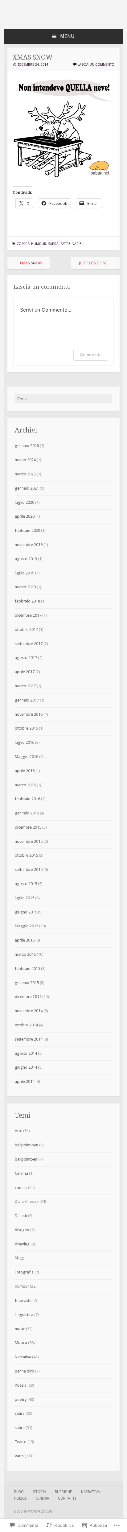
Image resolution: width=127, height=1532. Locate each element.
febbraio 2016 (27, 799)
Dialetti (21, 1215)
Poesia (21, 1385)
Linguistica (24, 1314)
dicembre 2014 (28, 996)
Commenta (91, 354)
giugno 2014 (26, 1067)
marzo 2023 (25, 474)
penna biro (24, 1371)
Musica (21, 1342)
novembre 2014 (29, 1010)
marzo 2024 (25, 460)
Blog (19, 1492)
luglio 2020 (24, 502)
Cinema (21, 1173)
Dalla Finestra (27, 1201)
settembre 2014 (29, 1039)
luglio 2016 (24, 742)
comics (23, 244)
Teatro (21, 1441)
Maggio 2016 (26, 756)
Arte (18, 1130)
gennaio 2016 (27, 813)
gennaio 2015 (27, 982)
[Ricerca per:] (63, 398)
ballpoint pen (26, 1145)
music (20, 1329)
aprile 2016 (25, 770)
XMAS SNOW (28, 263)
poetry (21, 1399)
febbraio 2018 (27, 601)
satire (65, 244)
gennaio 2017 (27, 700)
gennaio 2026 (27, 445)
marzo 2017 (25, 686)
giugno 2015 (26, 912)
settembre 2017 (29, 643)
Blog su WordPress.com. (34, 1511)
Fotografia (24, 1272)
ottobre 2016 (26, 728)
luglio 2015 (24, 898)
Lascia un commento (96, 65)
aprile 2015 (25, 940)
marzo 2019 (25, 587)
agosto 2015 (26, 883)
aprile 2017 (25, 671)
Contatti (67, 1498)
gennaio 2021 (27, 488)
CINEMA (42, 1498)
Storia (39, 1492)
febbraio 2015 (27, 968)
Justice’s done (95, 263)
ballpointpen (26, 1159)
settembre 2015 (29, 869)
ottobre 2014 (26, 1025)
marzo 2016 (25, 785)
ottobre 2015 (26, 855)
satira (53, 244)
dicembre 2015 (28, 827)
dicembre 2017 (28, 615)
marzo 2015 (25, 954)
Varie (76, 244)
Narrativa (23, 1357)
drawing (22, 1244)
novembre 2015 (29, 841)
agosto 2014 (26, 1053)
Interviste (23, 1300)
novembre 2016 (29, 714)
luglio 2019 (24, 573)
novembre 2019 (29, 544)
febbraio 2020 (27, 530)
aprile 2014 (25, 1081)
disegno (22, 1230)
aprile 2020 (25, 516)
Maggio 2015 (26, 926)
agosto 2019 (26, 559)
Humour (38, 244)
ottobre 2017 (26, 629)
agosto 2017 (26, 657)
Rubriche (63, 1492)
